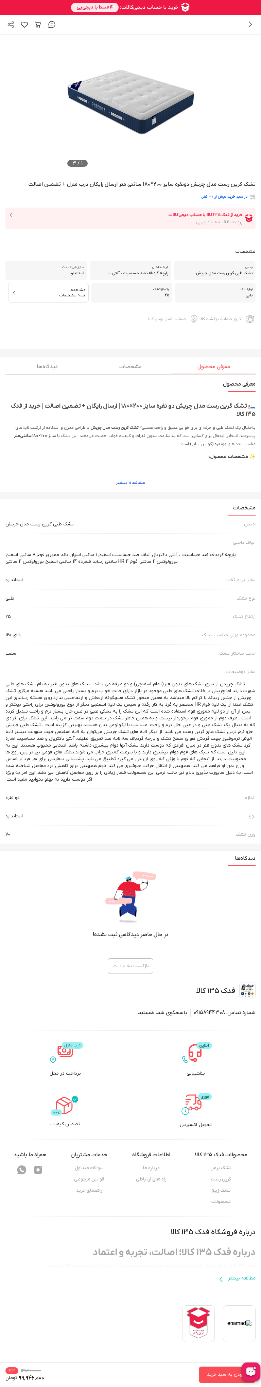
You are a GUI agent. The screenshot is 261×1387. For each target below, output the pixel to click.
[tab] (214, 368)
